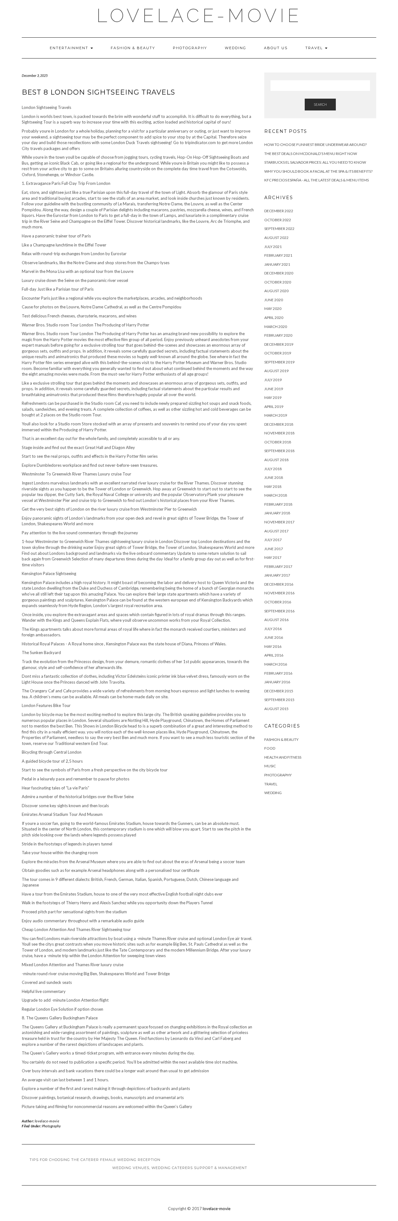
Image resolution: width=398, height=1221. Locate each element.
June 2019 (273, 388)
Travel (314, 48)
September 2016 (279, 611)
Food (269, 748)
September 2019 (279, 362)
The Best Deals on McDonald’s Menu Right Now (310, 153)
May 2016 (272, 646)
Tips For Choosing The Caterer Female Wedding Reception (95, 1160)
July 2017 (273, 539)
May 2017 (272, 557)
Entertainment (70, 48)
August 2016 (276, 619)
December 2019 (278, 344)
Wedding (235, 48)
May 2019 (272, 397)
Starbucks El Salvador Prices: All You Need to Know (315, 162)
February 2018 (278, 504)
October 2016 (277, 602)
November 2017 (279, 522)
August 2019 (276, 370)
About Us (276, 48)
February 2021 (278, 255)
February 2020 (278, 335)
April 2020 (273, 317)
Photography (190, 48)
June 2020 (273, 299)
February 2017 (278, 566)
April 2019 (273, 406)
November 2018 (279, 433)
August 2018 (276, 459)
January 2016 (277, 682)
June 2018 (273, 477)
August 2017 (276, 531)
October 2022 (277, 220)
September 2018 (279, 450)
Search (320, 104)
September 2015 (279, 699)
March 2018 (275, 495)
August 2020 (276, 290)
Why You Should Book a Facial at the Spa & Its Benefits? (318, 171)
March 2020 (275, 326)
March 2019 (275, 415)
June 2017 (273, 548)
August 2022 (276, 237)
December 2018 (278, 424)
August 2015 (276, 708)
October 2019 (277, 353)
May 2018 (272, 486)
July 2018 (273, 468)
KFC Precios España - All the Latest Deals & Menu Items (316, 180)
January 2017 (277, 575)
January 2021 (277, 264)
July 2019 (273, 379)
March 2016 (275, 664)
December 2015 (278, 691)
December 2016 (278, 584)
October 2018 (277, 442)
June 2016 (273, 637)
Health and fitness (282, 757)
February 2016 (278, 673)
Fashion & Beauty (133, 48)
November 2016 (279, 593)
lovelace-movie (199, 15)
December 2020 (278, 273)
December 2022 (278, 210)
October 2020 (277, 282)
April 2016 (273, 655)
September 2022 (279, 228)
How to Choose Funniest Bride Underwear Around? (315, 144)
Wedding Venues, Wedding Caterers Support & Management (179, 1168)
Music (270, 766)
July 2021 (273, 246)
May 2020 (272, 308)
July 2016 (273, 628)
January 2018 (277, 513)
